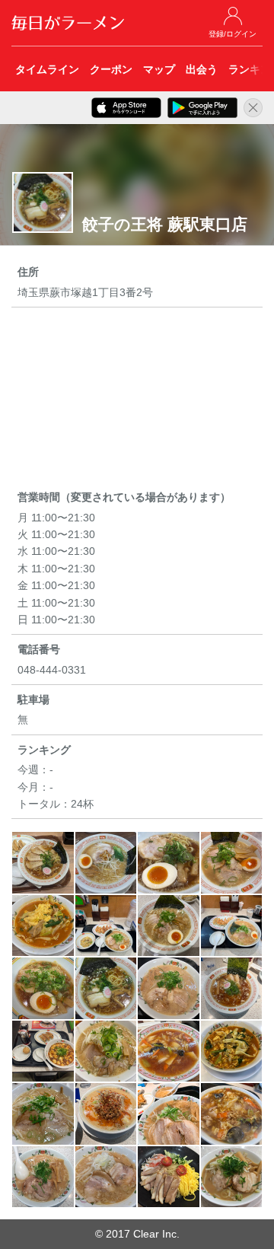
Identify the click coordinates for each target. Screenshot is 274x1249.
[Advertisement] (137, 401)
